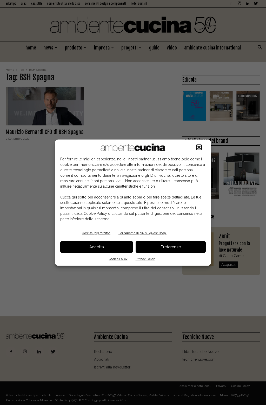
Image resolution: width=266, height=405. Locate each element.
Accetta (96, 247)
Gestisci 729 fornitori (96, 233)
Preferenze (171, 247)
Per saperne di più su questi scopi (142, 233)
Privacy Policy (145, 258)
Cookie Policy (118, 258)
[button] (199, 147)
